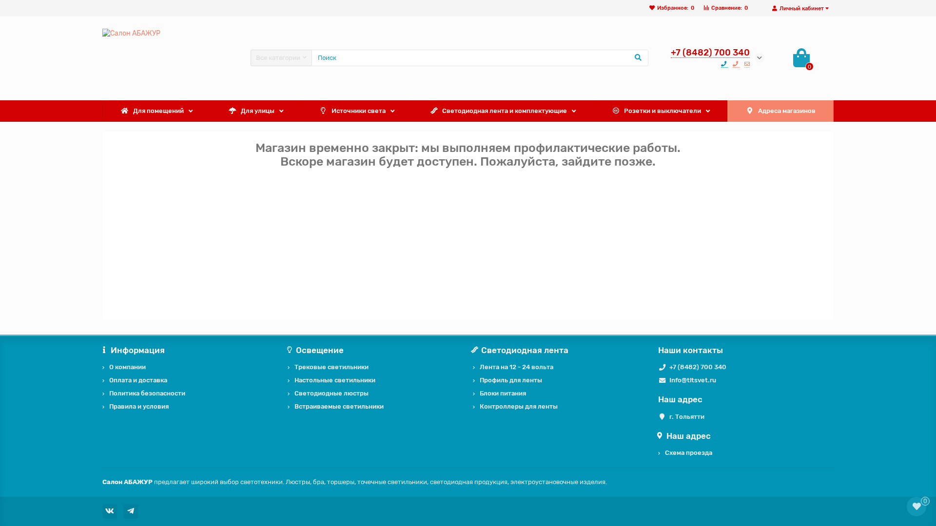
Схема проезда (688, 452)
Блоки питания (503, 393)
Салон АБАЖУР (127, 482)
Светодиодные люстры (331, 393)
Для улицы (257, 110)
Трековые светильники (331, 367)
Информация (138, 350)
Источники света (359, 110)
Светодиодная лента (524, 350)
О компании (127, 367)
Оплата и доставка (138, 380)
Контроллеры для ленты (519, 406)
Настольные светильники (334, 380)
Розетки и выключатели (662, 110)
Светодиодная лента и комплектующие (504, 110)
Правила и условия (139, 406)
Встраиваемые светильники (339, 406)
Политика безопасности (147, 393)
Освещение (320, 350)
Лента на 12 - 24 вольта (516, 367)
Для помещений (158, 110)
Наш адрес (688, 436)
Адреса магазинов (787, 110)
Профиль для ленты (511, 380)
